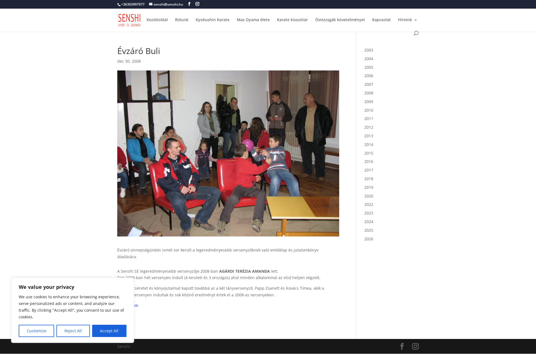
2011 (368, 118)
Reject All (73, 330)
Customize (36, 330)
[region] (72, 310)
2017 (368, 170)
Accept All (109, 330)
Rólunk (181, 20)
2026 (368, 238)
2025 (368, 230)
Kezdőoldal (157, 20)
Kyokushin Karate (212, 20)
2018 (368, 178)
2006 (368, 75)
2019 (368, 187)
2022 (368, 204)
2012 (368, 127)
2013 (368, 135)
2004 (368, 58)
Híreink (405, 20)
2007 (368, 84)
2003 (368, 50)
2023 (368, 213)
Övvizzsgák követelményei (340, 20)
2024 (368, 221)
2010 (368, 110)
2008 (368, 93)
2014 (368, 144)
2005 (368, 67)
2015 (368, 153)
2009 (368, 101)
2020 (368, 196)
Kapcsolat (381, 20)
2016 (368, 161)
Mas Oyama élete (253, 20)
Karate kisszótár (292, 20)
